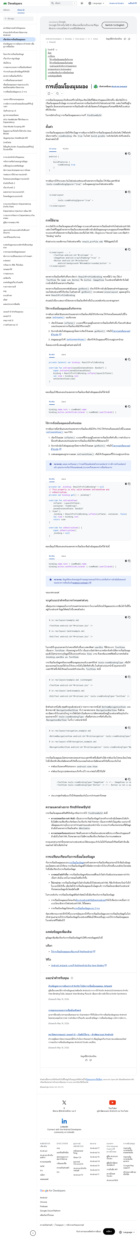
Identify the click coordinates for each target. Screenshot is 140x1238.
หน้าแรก (6, 10)
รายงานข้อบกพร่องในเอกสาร (127, 1159)
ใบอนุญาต (59, 1225)
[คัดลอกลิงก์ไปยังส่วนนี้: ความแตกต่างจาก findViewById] (93, 807)
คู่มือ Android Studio (112, 1157)
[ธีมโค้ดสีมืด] (126, 153)
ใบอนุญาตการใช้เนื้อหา (94, 1079)
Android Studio (116, 3)
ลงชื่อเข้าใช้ (132, 3)
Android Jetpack (119, 86)
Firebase (44, 1206)
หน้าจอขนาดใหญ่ (78, 1152)
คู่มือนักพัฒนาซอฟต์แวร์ (112, 1164)
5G (58, 1172)
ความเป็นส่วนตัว (63, 1168)
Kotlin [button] (66, 148)
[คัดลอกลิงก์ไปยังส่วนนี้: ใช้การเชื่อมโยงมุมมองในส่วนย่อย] (84, 423)
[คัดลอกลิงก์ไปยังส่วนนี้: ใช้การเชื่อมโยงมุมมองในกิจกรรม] (84, 308)
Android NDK (112, 1180)
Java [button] (63, 354)
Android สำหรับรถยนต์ (79, 1169)
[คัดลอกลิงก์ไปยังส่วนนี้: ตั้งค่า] (55, 127)
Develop (68, 39)
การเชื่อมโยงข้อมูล (76, 862)
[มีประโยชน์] (125, 39)
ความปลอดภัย (45, 1162)
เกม (58, 1148)
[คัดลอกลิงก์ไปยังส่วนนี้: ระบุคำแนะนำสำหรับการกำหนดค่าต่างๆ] (91, 600)
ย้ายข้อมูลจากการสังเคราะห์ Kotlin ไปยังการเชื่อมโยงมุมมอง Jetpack (80, 986)
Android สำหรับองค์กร (46, 1156)
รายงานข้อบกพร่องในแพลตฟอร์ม (128, 1150)
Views (95, 39)
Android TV (78, 1175)
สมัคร (109, 1231)
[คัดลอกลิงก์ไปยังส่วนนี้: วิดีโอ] (53, 959)
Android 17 (95, 1148)
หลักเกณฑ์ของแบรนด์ (75, 1225)
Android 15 (95, 1157)
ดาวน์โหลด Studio (111, 1175)
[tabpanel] (88, 163)
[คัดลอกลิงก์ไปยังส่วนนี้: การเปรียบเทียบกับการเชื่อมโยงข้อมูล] (97, 857)
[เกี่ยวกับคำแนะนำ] (71, 978)
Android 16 (95, 1152)
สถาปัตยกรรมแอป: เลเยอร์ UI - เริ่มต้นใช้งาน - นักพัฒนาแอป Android (80, 1034)
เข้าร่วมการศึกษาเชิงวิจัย (129, 1173)
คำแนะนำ (21, 10)
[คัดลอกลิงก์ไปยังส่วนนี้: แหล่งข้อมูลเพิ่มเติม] (74, 932)
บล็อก (42, 1175)
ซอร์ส (42, 1166)
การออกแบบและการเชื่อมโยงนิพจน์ (64, 1010)
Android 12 (95, 1170)
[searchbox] (18, 18)
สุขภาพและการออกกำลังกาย (62, 1158)
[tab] (53, 148)
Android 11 (94, 1174)
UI (89, 39)
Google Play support (128, 1166)
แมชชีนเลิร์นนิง (62, 1152)
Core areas (79, 39)
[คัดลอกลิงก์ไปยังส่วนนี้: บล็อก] (55, 945)
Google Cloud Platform (50, 1211)
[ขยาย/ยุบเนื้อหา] (56, 49)
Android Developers (54, 39)
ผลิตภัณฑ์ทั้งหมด (47, 1215)
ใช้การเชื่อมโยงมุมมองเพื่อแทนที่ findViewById (71, 951)
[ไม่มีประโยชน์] (129, 39)
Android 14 (95, 1161)
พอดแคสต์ (44, 1179)
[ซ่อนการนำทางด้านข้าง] (33, 1233)
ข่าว (41, 1170)
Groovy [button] (52, 148)
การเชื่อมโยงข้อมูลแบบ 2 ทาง (87, 908)
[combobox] (63, 3)
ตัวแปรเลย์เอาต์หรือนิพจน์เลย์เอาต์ (91, 900)
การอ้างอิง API (112, 1169)
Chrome (43, 1202)
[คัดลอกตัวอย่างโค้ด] (129, 153)
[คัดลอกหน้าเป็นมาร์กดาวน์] (57, 93)
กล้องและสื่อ (61, 1163)
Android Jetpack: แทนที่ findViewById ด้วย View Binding (77, 965)
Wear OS (77, 1157)
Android (43, 1151)
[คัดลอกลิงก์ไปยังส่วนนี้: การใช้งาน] (61, 220)
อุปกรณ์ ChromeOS (78, 1163)
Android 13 (94, 1165)
